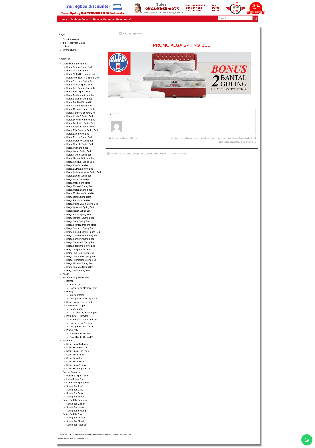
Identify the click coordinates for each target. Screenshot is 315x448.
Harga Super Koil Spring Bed (80, 242)
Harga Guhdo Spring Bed (79, 155)
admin (124, 138)
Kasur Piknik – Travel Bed (79, 302)
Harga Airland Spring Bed (79, 67)
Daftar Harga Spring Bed (75, 63)
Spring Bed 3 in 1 (74, 389)
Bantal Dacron (77, 284)
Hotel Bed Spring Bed (77, 375)
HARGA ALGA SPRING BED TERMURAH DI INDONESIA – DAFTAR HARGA (148, 153)
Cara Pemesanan (71, 39)
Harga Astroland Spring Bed (80, 81)
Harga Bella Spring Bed (78, 91)
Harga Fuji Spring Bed (77, 148)
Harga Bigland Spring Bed (79, 98)
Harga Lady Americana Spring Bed (83, 172)
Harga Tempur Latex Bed (78, 249)
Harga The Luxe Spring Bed (80, 253)
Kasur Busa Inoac (75, 354)
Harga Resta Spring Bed (78, 211)
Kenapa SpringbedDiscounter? (112, 19)
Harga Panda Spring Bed (78, 200)
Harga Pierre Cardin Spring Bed (82, 204)
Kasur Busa (68, 340)
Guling (69, 291)
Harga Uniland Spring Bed (79, 263)
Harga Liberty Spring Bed (79, 176)
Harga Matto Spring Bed (78, 183)
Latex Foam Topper (75, 305)
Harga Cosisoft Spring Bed (79, 116)
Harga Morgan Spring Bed (79, 190)
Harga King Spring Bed (77, 165)
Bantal (69, 281)
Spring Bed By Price (73, 414)
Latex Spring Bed (74, 379)
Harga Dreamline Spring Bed (80, 119)
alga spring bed (214, 138)
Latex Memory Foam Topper (84, 312)
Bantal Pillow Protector (81, 323)
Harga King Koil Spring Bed (80, 162)
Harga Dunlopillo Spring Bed (80, 123)
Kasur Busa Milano (75, 361)
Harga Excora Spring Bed (79, 137)
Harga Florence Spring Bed (80, 140)
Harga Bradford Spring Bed (79, 102)
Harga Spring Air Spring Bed (80, 239)
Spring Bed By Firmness (75, 400)
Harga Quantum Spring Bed (80, 207)
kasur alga (228, 142)
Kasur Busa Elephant (76, 347)
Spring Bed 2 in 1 (74, 386)
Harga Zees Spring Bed (78, 270)
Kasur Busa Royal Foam (78, 368)
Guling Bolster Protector (82, 326)
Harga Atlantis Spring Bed (79, 84)
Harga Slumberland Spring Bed (82, 235)
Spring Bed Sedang (76, 410)
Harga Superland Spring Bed (80, 246)
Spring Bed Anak (74, 393)
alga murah (201, 138)
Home (64, 19)
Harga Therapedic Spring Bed (81, 256)
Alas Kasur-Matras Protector (84, 319)
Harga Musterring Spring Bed (80, 193)
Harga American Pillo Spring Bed (82, 77)
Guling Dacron (77, 295)
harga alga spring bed (242, 138)
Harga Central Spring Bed (79, 105)
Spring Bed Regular (76, 425)
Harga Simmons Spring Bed (80, 228)
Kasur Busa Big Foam (77, 344)
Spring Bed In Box (75, 396)
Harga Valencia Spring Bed (79, 267)
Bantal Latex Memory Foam (83, 288)
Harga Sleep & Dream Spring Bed (83, 232)
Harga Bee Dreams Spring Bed (81, 88)
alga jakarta (190, 138)
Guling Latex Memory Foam (83, 298)
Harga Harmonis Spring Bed (80, 158)
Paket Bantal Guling (80, 333)
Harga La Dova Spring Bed (79, 169)
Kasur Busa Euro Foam (77, 351)
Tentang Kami (79, 19)
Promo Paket (72, 330)
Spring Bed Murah (75, 421)
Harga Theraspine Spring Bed (81, 260)
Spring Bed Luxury (75, 417)
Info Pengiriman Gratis (74, 43)
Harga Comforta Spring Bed (80, 109)
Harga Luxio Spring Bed (78, 179)
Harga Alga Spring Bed (133, 33)
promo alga (251, 142)
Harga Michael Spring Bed (79, 186)
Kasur (66, 274)
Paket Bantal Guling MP (82, 337)
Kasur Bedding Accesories (76, 277)
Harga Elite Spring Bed (77, 134)
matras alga (239, 142)
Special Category (71, 372)
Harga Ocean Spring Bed (78, 197)
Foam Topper (76, 309)
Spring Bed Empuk (75, 404)
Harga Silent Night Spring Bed (81, 225)
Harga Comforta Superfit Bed (80, 113)
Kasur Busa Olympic (76, 365)
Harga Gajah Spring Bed (78, 151)
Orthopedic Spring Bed (77, 382)
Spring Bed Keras (75, 407)
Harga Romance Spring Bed (80, 218)
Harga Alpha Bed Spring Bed (80, 74)
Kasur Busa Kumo (75, 358)
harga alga (226, 138)
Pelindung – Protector (77, 316)
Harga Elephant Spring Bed (80, 126)
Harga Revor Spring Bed (78, 214)
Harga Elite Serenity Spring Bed (82, 130)
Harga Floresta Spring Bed (79, 144)
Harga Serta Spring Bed (78, 221)
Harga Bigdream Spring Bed (80, 95)
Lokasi (66, 46)
